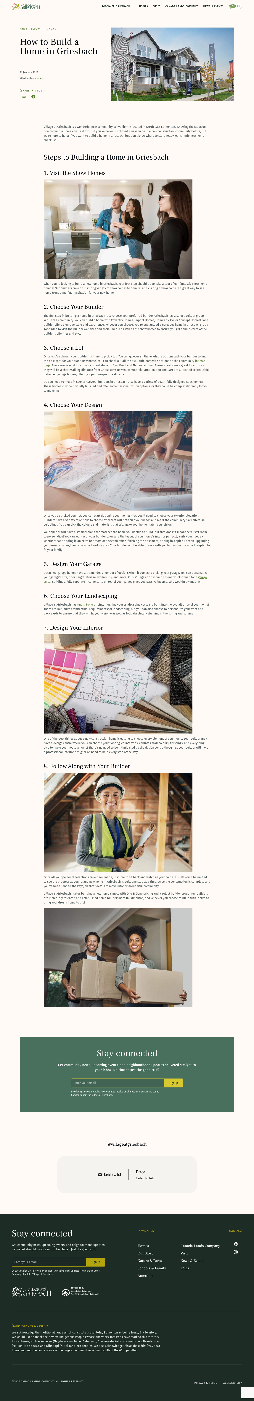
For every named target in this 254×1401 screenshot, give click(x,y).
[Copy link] (24, 97)
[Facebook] (236, 1244)
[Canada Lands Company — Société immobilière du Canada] (80, 1291)
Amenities (146, 1275)
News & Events (213, 6)
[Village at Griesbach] (26, 6)
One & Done (85, 604)
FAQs (185, 1268)
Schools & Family (152, 1268)
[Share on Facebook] (33, 96)
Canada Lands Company (181, 6)
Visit (156, 6)
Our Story (145, 1253)
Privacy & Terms (205, 1382)
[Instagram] (236, 1252)
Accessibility (232, 1382)
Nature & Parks (150, 1260)
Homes (143, 6)
